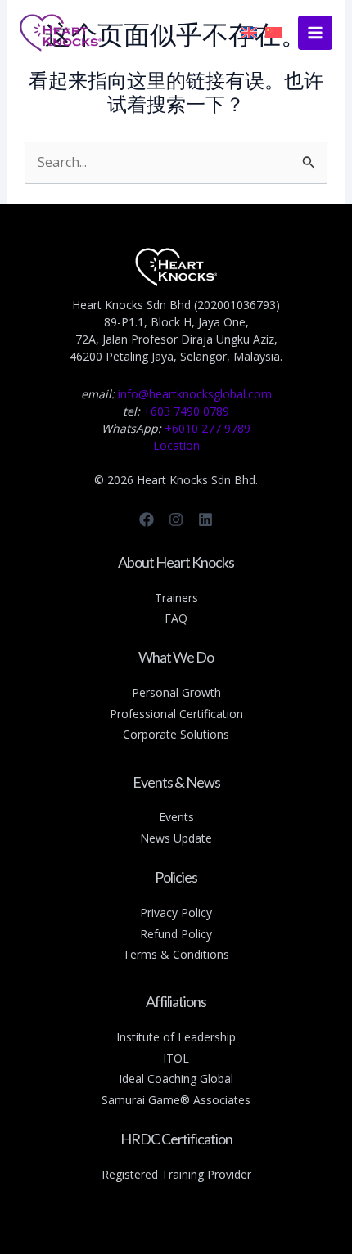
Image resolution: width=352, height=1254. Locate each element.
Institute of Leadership (176, 1037)
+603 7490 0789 (186, 411)
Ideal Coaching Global (176, 1078)
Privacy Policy (176, 912)
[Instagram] (176, 519)
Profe (124, 713)
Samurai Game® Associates (176, 1100)
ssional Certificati (184, 713)
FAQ (176, 618)
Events (176, 817)
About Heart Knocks (176, 562)
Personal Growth (176, 692)
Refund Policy (176, 934)
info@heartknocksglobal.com (195, 394)
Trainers (176, 597)
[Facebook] (146, 519)
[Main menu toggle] (315, 33)
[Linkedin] (205, 519)
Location (176, 445)
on (236, 713)
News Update (176, 838)
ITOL (176, 1058)
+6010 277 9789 (207, 428)
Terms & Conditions (176, 954)
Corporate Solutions (176, 734)
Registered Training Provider (176, 1174)
